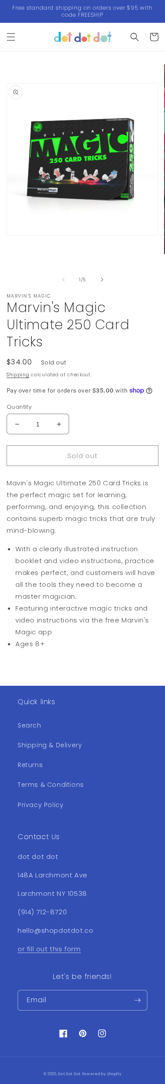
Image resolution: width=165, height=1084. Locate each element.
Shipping (18, 374)
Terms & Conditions (51, 784)
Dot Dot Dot (69, 1074)
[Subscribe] (137, 1000)
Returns (30, 764)
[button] (11, 37)
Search (29, 725)
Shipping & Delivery (50, 745)
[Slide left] (63, 279)
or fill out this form (49, 948)
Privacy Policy (40, 804)
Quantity (19, 407)
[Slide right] (102, 279)
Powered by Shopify (102, 1074)
